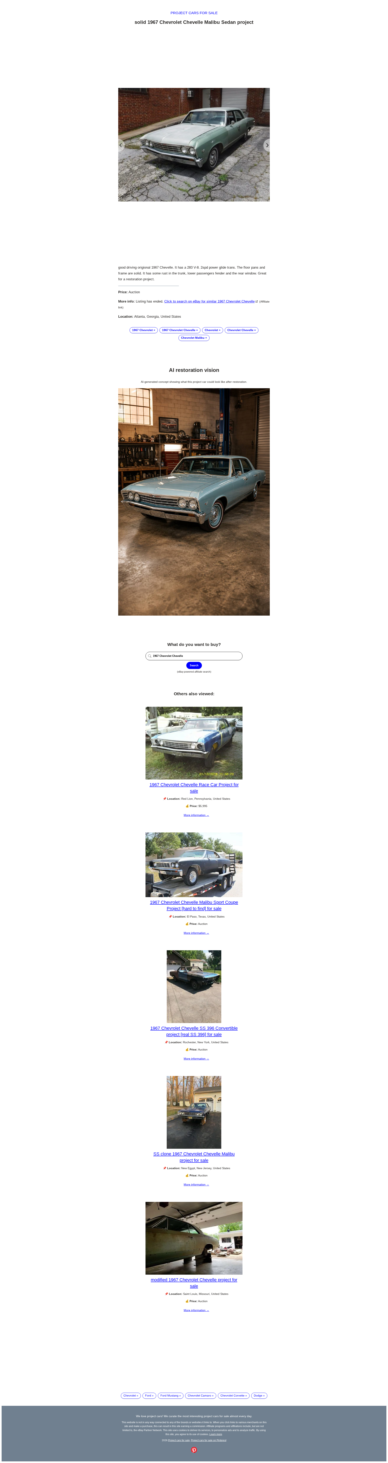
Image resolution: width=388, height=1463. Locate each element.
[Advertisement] (194, 57)
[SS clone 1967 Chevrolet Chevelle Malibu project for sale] (194, 1147)
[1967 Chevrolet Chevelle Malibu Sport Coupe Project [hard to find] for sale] (194, 896)
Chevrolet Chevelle (240, 330)
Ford (148, 1395)
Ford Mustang (169, 1395)
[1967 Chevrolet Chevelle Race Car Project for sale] (194, 778)
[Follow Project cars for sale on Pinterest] (194, 1452)
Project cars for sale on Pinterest (208, 1440)
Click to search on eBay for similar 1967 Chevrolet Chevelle (209, 301)
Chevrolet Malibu (193, 337)
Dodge (258, 1395)
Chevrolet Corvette (232, 1395)
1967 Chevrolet (142, 330)
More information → (196, 815)
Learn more (215, 1434)
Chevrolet (211, 330)
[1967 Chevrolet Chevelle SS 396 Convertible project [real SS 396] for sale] (194, 1022)
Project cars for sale (194, 13)
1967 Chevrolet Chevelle (178, 330)
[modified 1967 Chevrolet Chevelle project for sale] (194, 1273)
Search (194, 665)
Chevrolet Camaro (199, 1395)
